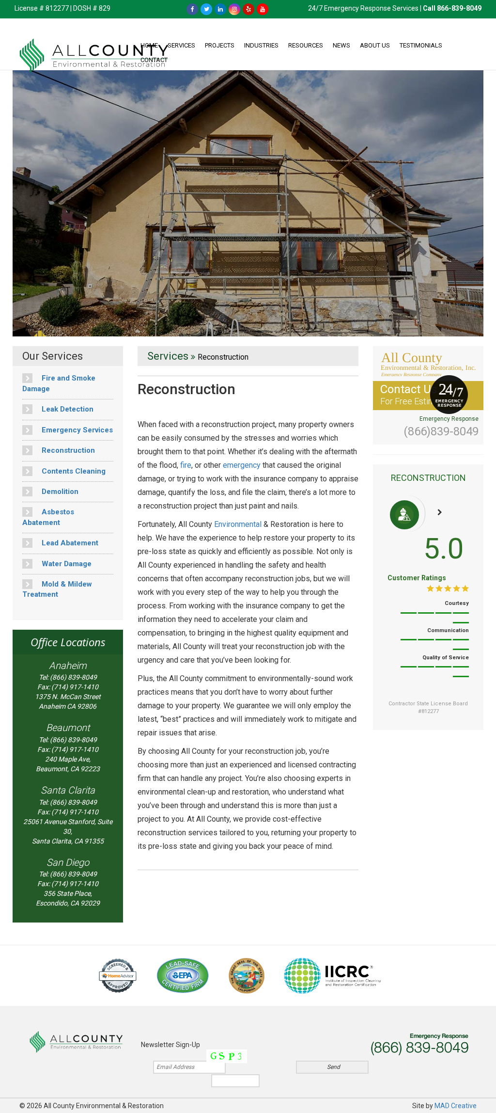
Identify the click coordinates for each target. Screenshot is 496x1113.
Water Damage (66, 563)
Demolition (59, 491)
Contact (154, 60)
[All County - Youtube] (262, 8)
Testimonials (421, 45)
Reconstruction (67, 450)
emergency (242, 465)
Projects (219, 45)
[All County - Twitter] (206, 8)
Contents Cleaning (73, 471)
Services (181, 45)
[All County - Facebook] (192, 8)
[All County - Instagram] (234, 8)
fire (185, 465)
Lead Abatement (69, 543)
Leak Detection (66, 409)
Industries (261, 45)
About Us (375, 45)
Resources (305, 45)
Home (149, 45)
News (341, 45)
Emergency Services (76, 430)
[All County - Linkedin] (220, 8)
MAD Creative (455, 1106)
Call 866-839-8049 (452, 8)
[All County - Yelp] (248, 8)
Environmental (238, 524)
